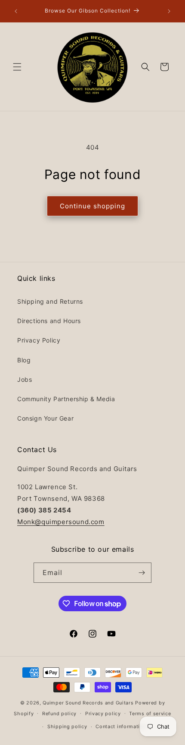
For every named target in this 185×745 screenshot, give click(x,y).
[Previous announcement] (15, 11)
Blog (24, 360)
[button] (17, 66)
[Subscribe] (141, 573)
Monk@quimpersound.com (61, 522)
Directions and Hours (49, 320)
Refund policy (59, 713)
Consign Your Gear (45, 418)
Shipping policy (67, 726)
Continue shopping (92, 206)
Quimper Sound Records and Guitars (88, 703)
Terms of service (150, 713)
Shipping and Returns (50, 301)
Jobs (24, 379)
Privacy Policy (38, 340)
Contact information (121, 726)
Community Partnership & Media (66, 398)
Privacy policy (103, 713)
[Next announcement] (169, 11)
